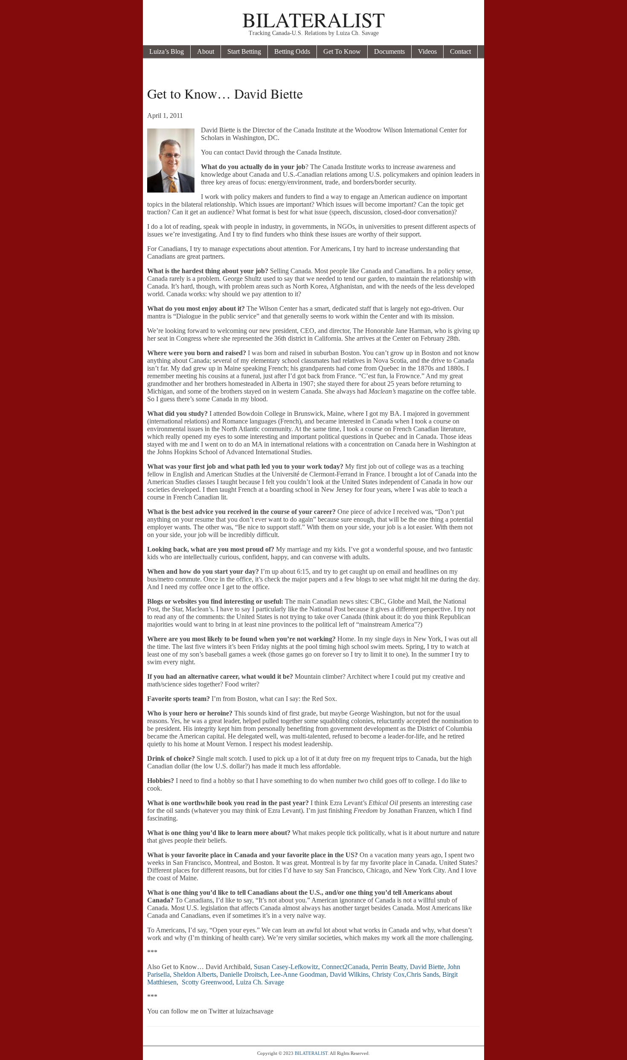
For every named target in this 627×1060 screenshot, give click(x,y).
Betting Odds (292, 51)
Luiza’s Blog (166, 51)
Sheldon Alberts (194, 974)
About (205, 51)
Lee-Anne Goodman (298, 974)
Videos (427, 51)
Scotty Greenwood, (208, 982)
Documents (389, 51)
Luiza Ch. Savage (260, 982)
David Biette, (428, 966)
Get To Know (342, 51)
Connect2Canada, (346, 966)
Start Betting (244, 51)
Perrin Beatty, (390, 966)
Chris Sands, (423, 974)
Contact (460, 51)
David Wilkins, (350, 974)
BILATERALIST (313, 19)
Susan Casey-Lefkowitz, (287, 966)
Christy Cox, (389, 974)
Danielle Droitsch (243, 974)
